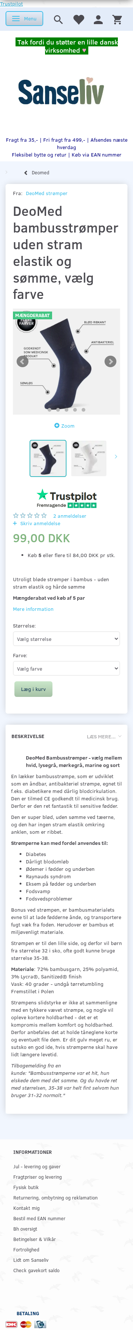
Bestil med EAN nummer (39, 1218)
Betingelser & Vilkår (34, 1239)
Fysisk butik (26, 1187)
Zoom (68, 425)
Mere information (33, 608)
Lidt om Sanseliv (30, 1260)
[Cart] (117, 19)
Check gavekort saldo (36, 1270)
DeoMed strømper (47, 193)
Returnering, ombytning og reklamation (55, 1197)
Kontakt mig (26, 1208)
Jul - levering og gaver (37, 1166)
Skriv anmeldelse (39, 523)
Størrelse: (24, 625)
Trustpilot (11, 3)
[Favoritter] (78, 19)
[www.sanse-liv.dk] (61, 91)
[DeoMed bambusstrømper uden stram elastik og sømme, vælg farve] (66, 361)
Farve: (20, 655)
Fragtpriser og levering (37, 1176)
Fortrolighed (26, 1249)
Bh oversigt (25, 1228)
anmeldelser (69, 515)
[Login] (98, 19)
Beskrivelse (27, 736)
